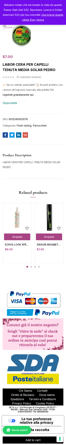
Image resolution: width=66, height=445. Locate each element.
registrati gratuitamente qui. (18, 94)
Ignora (40, 19)
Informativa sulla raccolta (27, 430)
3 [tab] (35, 267)
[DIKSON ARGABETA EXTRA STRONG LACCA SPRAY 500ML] (49, 217)
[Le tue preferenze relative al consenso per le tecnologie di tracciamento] (59, 438)
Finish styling (24, 125)
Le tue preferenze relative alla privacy (36, 421)
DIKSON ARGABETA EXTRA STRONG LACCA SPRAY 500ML (49, 244)
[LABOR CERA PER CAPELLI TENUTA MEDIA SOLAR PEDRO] (5, 135)
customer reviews (28, 76)
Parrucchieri (40, 125)
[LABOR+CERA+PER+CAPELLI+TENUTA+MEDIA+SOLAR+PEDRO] (12, 135)
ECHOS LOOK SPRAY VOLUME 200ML (17, 244)
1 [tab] (27, 267)
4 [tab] (39, 267)
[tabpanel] (17, 233)
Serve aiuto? (20, 430)
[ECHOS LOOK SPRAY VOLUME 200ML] (17, 217)
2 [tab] (31, 267)
